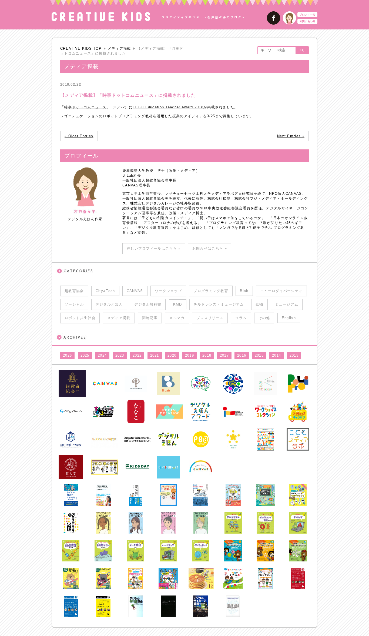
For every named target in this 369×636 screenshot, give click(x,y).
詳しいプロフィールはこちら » (154, 248)
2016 (241, 355)
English (289, 318)
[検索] (302, 50)
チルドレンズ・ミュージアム (219, 304)
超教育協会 (74, 291)
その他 (264, 318)
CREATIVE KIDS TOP (81, 48)
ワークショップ (168, 291)
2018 (206, 355)
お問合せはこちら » (209, 248)
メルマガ (177, 318)
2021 (154, 355)
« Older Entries (79, 136)
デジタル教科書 (147, 304)
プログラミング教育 (210, 291)
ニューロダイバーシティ (281, 291)
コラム (241, 318)
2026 (67, 355)
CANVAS (135, 291)
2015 (259, 355)
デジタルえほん (109, 304)
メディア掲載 (119, 48)
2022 (137, 355)
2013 (294, 355)
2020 (171, 355)
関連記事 (149, 318)
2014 (276, 355)
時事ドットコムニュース (85, 107)
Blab (244, 291)
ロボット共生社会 (80, 318)
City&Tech (105, 291)
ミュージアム (286, 304)
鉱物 (259, 304)
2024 (102, 355)
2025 (84, 355)
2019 (189, 355)
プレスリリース (209, 318)
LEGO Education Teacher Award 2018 (168, 107)
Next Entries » (290, 136)
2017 (224, 355)
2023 (119, 355)
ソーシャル (74, 304)
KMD (177, 304)
